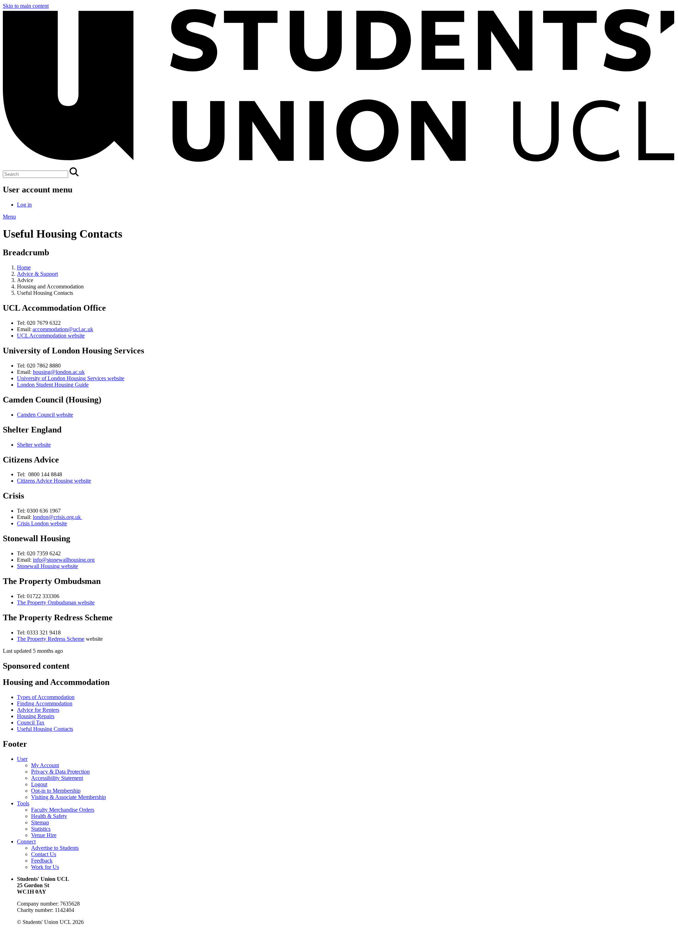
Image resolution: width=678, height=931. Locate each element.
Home (24, 267)
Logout (39, 784)
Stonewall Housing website (47, 566)
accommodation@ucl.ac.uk (62, 329)
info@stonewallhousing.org (64, 560)
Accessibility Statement (57, 778)
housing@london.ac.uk (59, 372)
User (22, 759)
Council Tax (30, 723)
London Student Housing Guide (53, 385)
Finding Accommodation (44, 703)
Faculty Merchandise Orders (62, 810)
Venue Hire (43, 835)
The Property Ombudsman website (56, 602)
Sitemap (40, 822)
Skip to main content (26, 6)
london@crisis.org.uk (57, 517)
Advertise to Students (55, 848)
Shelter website (34, 445)
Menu (9, 217)
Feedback (42, 861)
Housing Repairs (35, 716)
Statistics (40, 829)
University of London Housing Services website (70, 378)
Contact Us (43, 854)
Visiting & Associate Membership (68, 797)
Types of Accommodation (46, 697)
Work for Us (45, 867)
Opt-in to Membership (56, 791)
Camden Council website (45, 415)
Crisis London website (42, 523)
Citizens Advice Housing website (54, 481)
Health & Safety (49, 816)
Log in (24, 205)
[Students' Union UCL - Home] (339, 164)
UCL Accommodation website (51, 336)
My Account (45, 765)
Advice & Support (37, 274)
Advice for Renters (38, 710)
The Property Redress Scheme (50, 639)
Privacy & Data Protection (60, 772)
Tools (23, 803)
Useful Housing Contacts (45, 729)
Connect (26, 842)
